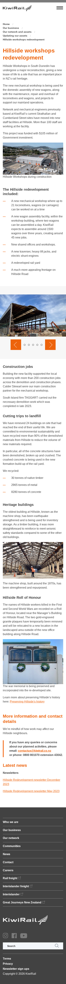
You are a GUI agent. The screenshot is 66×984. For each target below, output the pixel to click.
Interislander (11, 894)
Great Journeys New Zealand (22, 902)
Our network (11, 838)
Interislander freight (16, 886)
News (6, 854)
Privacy (8, 963)
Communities (12, 846)
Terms (7, 958)
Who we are (10, 822)
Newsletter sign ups (16, 968)
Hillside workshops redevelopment (24, 39)
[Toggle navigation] (59, 8)
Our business (11, 28)
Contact (8, 862)
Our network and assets (17, 31)
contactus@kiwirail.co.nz (34, 750)
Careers (8, 870)
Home (6, 24)
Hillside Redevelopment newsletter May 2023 (31, 791)
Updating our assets (15, 35)
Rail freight (10, 878)
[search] (33, 945)
